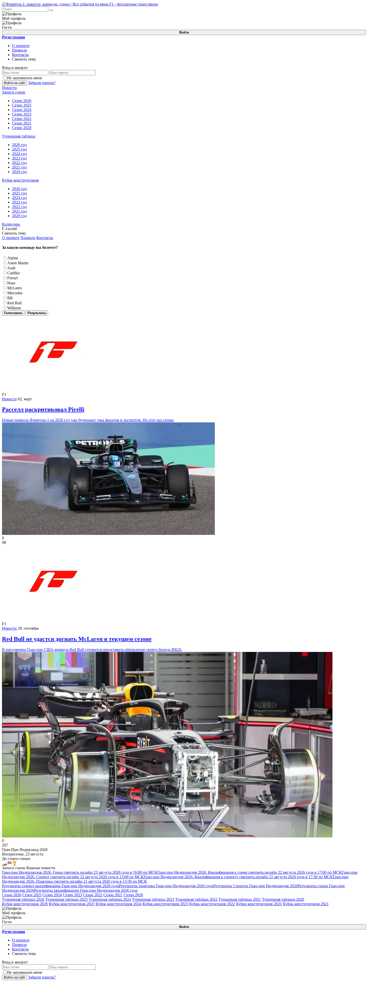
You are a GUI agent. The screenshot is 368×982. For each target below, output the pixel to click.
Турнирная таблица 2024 (110, 899)
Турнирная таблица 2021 (240, 899)
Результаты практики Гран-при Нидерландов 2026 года (166, 886)
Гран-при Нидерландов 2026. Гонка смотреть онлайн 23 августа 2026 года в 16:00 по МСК (79, 872)
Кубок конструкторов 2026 (25, 904)
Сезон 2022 (92, 895)
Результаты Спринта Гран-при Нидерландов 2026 (255, 886)
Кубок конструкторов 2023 (165, 904)
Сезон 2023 (72, 895)
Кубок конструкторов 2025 (72, 904)
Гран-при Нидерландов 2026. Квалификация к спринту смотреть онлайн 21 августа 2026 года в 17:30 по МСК (238, 877)
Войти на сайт (14, 83)
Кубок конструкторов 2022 (212, 904)
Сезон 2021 (113, 895)
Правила (19, 50)
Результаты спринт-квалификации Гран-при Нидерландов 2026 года (60, 886)
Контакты (20, 55)
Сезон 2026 (11, 895)
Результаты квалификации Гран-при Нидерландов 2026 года (85, 890)
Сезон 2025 (32, 895)
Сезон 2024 (52, 895)
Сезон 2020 (133, 895)
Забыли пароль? (42, 83)
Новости (9, 399)
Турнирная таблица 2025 (66, 899)
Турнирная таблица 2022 (196, 899)
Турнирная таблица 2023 (153, 899)
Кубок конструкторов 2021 (259, 904)
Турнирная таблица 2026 (23, 899)
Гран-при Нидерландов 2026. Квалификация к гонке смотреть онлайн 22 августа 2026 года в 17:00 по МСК (249, 872)
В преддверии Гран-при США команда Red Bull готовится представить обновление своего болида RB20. (92, 644)
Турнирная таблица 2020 (283, 899)
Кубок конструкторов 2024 (118, 904)
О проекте (21, 46)
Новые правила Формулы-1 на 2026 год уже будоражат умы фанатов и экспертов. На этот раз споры (88, 414)
